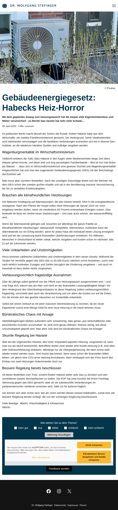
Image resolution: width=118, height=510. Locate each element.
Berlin (24, 403)
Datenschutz (60, 505)
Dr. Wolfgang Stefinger (42, 505)
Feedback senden (59, 468)
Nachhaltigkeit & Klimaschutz (47, 403)
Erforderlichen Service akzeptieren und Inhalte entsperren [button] (94, 457)
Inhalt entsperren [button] (94, 445)
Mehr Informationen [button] (41, 457)
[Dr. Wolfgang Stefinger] (29, 6)
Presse (83, 505)
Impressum (72, 505)
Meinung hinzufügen (59, 434)
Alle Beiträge (11, 403)
